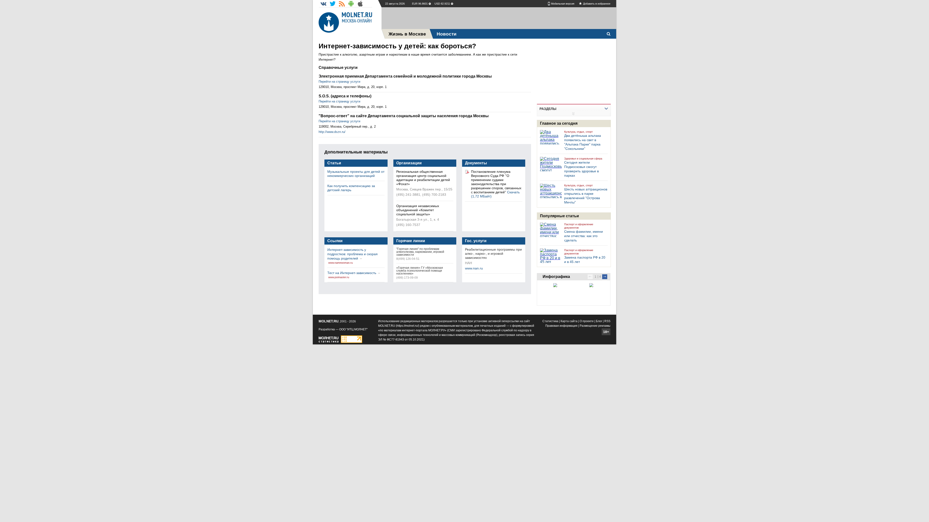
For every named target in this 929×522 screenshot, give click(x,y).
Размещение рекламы (595, 325)
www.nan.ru (474, 268)
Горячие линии (410, 241)
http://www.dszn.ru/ (332, 132)
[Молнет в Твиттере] (332, 3)
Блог (599, 321)
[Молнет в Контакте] (323, 3)
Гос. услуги (476, 241)
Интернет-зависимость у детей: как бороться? (397, 46)
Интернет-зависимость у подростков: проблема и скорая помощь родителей (352, 254)
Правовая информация (561, 325)
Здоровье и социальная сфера (583, 158)
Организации (409, 163)
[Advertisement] (499, 18)
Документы (476, 163)
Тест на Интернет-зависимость (352, 273)
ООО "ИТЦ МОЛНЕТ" (353, 329)
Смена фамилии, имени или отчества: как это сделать (583, 236)
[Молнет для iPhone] (360, 3)
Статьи (334, 163)
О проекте (587, 321)
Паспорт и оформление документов (578, 226)
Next (604, 276)
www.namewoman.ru (340, 262)
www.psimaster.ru (338, 277)
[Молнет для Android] (351, 3)
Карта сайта (569, 321)
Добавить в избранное (596, 3)
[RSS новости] (341, 3)
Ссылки (335, 241)
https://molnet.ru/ (407, 325)
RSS (607, 321)
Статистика (550, 321)
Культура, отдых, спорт (578, 131)
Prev (590, 276)
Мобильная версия (562, 3)
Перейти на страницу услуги (339, 81)
